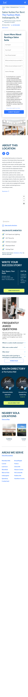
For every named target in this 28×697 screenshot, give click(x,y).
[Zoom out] (24, 198)
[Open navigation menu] (25, 2)
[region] (14, 208)
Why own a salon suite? (10, 347)
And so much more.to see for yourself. (13, 253)
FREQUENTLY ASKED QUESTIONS (10, 326)
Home (3, 7)
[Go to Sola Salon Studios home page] (5, 2)
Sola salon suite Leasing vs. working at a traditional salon (12, 356)
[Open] (22, 60)
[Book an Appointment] (14, 139)
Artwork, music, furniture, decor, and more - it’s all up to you (8, 277)
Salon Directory (14, 403)
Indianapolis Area (14, 7)
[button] (14, 343)
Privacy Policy (17, 108)
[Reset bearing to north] (24, 201)
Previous (3, 127)
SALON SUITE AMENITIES (12, 230)
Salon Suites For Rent (13, 15)
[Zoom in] (24, 196)
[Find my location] (24, 203)
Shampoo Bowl (10, 245)
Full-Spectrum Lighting (13, 234)
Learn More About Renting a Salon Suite (12, 37)
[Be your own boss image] (14, 308)
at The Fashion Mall (9, 372)
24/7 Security (10, 238)
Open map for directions (11, 225)
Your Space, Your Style (8, 272)
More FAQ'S (14, 361)
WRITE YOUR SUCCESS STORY (12, 263)
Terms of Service (9, 108)
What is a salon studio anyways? (13, 343)
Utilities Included (11, 242)
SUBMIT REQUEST (14, 112)
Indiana (7, 7)
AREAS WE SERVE (12, 452)
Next (24, 127)
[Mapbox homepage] (6, 221)
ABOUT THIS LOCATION (10, 147)
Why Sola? (5, 352)
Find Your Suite (14, 290)
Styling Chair (10, 249)
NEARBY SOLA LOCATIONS (10, 414)
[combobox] (14, 60)
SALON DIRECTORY (13, 368)
